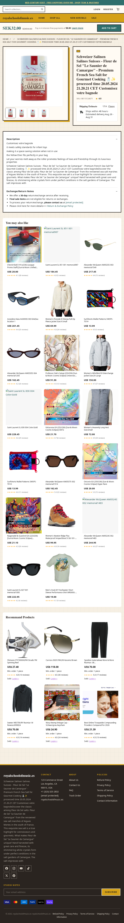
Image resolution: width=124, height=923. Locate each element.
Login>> (15, 678)
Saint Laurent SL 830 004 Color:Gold (22, 427)
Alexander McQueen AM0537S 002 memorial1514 (60, 482)
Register (108, 9)
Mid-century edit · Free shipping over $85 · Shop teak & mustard (62, 2)
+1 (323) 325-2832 (50, 791)
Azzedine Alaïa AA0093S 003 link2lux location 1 (22, 320)
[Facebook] (7, 868)
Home (41, 18)
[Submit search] (42, 9)
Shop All (55, 18)
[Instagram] (14, 868)
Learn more (77, 28)
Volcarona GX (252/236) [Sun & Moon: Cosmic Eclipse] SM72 (61, 428)
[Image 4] (44, 113)
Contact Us (74, 785)
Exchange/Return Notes (20, 191)
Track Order (75, 795)
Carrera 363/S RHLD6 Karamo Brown (61, 660)
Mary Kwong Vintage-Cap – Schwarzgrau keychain (57, 724)
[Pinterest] (14, 876)
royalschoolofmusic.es (18, 17)
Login (97, 9)
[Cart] (118, 9)
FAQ (71, 790)
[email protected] (74, 202)
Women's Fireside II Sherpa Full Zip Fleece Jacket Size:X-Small (60, 320)
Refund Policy (104, 779)
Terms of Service (105, 790)
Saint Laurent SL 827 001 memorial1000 (17, 591)
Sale (93, 18)
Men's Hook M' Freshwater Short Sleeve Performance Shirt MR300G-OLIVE (60, 591)
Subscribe (111, 892)
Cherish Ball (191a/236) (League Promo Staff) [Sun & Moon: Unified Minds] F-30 (21, 266)
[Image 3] (33, 113)
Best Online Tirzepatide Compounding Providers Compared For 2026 (100, 724)
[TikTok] (28, 868)
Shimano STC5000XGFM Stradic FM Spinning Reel (22, 661)
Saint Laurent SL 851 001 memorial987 (62, 265)
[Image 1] (10, 113)
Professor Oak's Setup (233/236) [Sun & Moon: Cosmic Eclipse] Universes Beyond (61, 374)
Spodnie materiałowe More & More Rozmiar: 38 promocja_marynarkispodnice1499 (99, 661)
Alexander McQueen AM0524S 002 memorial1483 (98, 537)
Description (13, 139)
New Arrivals (78, 18)
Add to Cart (109, 28)
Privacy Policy (104, 785)
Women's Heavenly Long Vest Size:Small (96, 428)
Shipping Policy (105, 795)
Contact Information (107, 800)
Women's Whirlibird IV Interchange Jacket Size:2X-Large (98, 374)
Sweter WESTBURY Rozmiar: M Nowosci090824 (20, 724)
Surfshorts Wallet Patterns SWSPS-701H (98, 320)
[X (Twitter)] (7, 876)
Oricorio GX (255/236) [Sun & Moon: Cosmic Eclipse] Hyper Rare (99, 482)
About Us (73, 779)
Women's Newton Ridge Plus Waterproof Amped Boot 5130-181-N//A (60, 537)
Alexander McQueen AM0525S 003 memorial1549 (98, 266)
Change (111, 106)
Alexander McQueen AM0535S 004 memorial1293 (22, 374)
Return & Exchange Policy (60, 205)
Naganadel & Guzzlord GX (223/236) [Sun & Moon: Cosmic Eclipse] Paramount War (22, 537)
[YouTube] (21, 868)
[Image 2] (21, 113)
